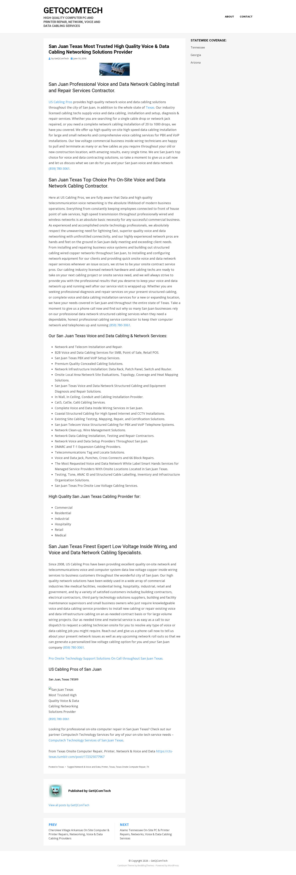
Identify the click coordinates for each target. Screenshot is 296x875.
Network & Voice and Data (88, 766)
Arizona (196, 62)
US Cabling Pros (60, 102)
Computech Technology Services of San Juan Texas (86, 740)
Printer (105, 766)
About (229, 16)
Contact (246, 16)
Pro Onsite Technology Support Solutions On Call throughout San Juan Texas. (106, 658)
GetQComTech (73, 10)
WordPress (173, 865)
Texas (150, 107)
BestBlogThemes (146, 865)
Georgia (196, 55)
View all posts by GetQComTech (69, 805)
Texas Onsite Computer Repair (131, 766)
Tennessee (198, 47)
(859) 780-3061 (59, 168)
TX (148, 766)
